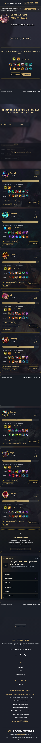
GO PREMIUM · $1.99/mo (20, 650)
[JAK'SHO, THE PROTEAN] (19, 431)
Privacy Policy (20, 675)
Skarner (13, 412)
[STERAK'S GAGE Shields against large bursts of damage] (16, 192)
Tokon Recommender (20, 718)
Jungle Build (26, 74)
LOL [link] (12, 3)
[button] (36, 3)
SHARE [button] (28, 38)
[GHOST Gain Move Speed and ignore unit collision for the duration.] (5, 228)
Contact (20, 684)
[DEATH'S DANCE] (18, 64)
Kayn (12, 453)
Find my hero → (30, 9)
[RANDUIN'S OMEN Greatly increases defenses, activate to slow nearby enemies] (26, 431)
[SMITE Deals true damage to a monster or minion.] (18, 59)
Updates (20, 671)
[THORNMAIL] (23, 431)
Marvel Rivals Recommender (20, 711)
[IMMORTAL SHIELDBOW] (23, 314)
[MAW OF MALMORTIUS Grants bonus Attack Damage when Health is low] (23, 232)
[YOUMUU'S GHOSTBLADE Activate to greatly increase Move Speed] (26, 232)
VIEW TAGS (17, 74)
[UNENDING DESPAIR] (12, 431)
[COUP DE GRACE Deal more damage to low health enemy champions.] (22, 69)
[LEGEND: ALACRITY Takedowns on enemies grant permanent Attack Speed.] (18, 69)
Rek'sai (13, 173)
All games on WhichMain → (20, 721)
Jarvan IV (14, 254)
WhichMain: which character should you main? (20, 694)
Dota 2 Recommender (20, 701)
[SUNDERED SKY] (10, 64)
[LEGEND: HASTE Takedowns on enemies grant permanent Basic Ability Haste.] (27, 236)
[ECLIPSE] (9, 512)
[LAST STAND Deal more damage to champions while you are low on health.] (20, 362)
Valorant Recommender (20, 704)
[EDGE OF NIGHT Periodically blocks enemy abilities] (19, 471)
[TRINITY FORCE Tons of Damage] (9, 357)
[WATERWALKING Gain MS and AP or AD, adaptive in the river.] (20, 236)
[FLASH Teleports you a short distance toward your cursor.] (14, 59)
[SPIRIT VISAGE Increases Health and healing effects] (26, 64)
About (21, 667)
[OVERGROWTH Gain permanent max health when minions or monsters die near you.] (20, 435)
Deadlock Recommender (20, 707)
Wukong (13, 339)
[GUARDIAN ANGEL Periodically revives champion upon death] (22, 64)
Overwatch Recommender (20, 714)
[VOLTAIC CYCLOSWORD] (9, 471)
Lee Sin (13, 493)
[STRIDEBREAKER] (9, 192)
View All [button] (35, 202)
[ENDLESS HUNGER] (19, 232)
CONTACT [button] (17, 38)
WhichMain (21, 735)
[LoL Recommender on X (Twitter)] (25, 655)
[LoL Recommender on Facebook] (16, 655)
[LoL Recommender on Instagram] (20, 655)
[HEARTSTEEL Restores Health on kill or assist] (9, 431)
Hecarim (13, 214)
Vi (11, 295)
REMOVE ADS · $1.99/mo (31, 91)
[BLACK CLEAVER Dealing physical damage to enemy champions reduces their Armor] (14, 64)
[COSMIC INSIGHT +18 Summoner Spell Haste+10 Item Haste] (30, 69)
